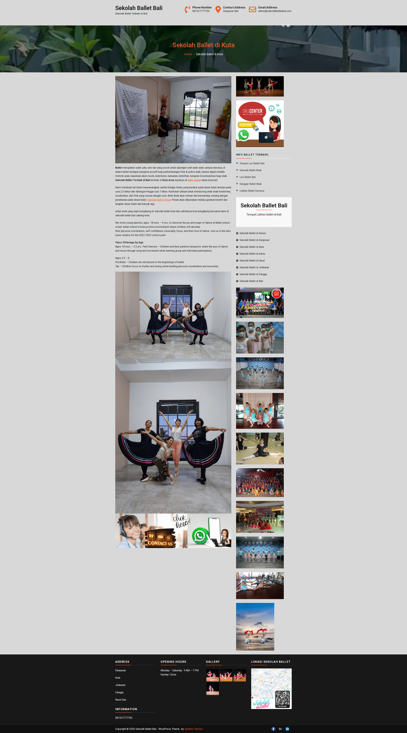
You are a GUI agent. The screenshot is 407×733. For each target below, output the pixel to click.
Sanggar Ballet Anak (251, 183)
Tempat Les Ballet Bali (252, 163)
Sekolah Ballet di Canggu (253, 274)
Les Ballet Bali (248, 177)
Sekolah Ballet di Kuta (252, 246)
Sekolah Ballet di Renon (253, 233)
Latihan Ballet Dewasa (252, 190)
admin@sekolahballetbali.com (274, 11)
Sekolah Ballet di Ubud (252, 260)
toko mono (194, 180)
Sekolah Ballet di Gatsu (252, 253)
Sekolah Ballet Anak (251, 170)
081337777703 (201, 11)
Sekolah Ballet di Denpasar (254, 240)
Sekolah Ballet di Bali (251, 281)
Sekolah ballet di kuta (159, 199)
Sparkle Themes (194, 728)
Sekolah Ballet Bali (139, 8)
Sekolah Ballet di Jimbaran (254, 267)
